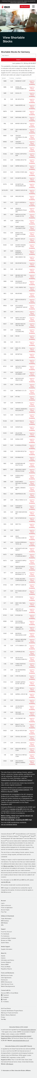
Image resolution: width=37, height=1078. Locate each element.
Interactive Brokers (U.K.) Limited (18, 1027)
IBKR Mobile (4, 923)
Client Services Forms (7, 984)
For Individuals (5, 934)
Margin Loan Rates (9, 866)
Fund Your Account (6, 931)
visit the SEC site (5, 882)
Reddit (5, 999)
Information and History (7, 960)
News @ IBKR (5, 964)
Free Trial (3, 912)
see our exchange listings (9, 824)
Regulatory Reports (6, 969)
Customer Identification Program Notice (12, 1010)
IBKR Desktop (5, 921)
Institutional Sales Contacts (8, 938)
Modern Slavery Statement (8, 1015)
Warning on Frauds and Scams (9, 1013)
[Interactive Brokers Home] (6, 6)
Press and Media (5, 966)
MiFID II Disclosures (6, 982)
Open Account (25, 6)
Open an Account (6, 905)
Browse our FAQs (6, 940)
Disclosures (4, 980)
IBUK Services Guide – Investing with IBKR (14, 820)
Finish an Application (7, 907)
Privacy (3, 1017)
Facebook (6, 995)
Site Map (3, 1019)
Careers (3, 958)
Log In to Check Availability (32, 82)
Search (18, 60)
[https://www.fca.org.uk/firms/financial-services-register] (16, 1036)
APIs (2, 925)
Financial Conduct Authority (20, 790)
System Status (5, 942)
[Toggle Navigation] (33, 6)
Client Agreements (6, 977)
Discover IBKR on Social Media (9, 993)
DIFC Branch (9, 1064)
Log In (2, 903)
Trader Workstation (6, 918)
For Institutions (5, 936)
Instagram (6, 997)
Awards (3, 956)
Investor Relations (6, 962)
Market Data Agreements (8, 986)
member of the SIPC (16, 809)
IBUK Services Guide (7, 975)
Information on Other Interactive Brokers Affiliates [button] (17, 1070)
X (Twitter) (6, 1001)
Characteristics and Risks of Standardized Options (16, 780)
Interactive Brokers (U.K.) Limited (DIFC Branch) (18, 1046)
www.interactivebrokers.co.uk (21, 1040)
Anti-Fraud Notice (6, 1008)
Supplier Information (6, 949)
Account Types (5, 910)
